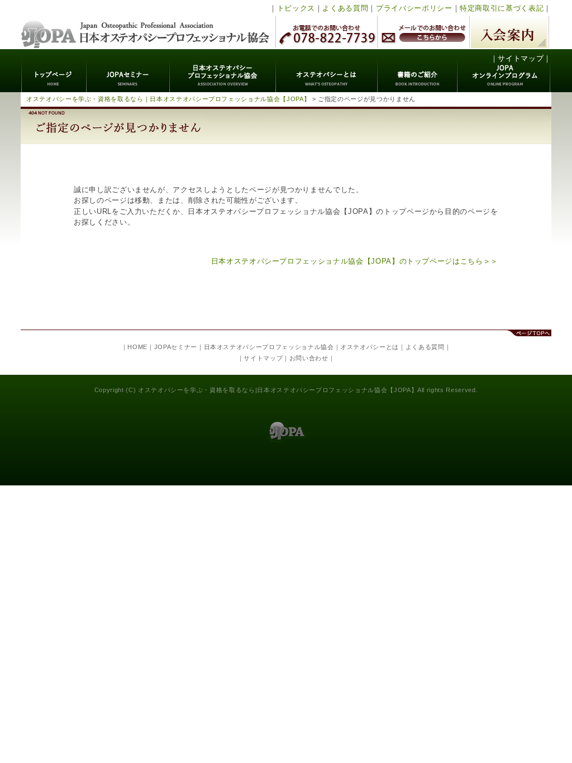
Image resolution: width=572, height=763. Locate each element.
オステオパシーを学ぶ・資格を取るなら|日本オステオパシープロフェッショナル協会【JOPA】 (277, 390)
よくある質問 (345, 8)
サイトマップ (521, 58)
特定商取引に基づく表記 (502, 8)
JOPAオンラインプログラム (504, 70)
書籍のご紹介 (417, 70)
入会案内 (509, 32)
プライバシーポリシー (414, 8)
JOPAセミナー (128, 70)
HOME (137, 347)
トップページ (54, 70)
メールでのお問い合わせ (423, 32)
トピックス (296, 8)
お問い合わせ (308, 358)
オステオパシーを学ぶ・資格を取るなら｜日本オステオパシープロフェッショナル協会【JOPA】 (168, 99)
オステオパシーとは (327, 70)
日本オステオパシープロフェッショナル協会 (145, 24)
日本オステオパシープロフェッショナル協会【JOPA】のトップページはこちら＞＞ (354, 261)
